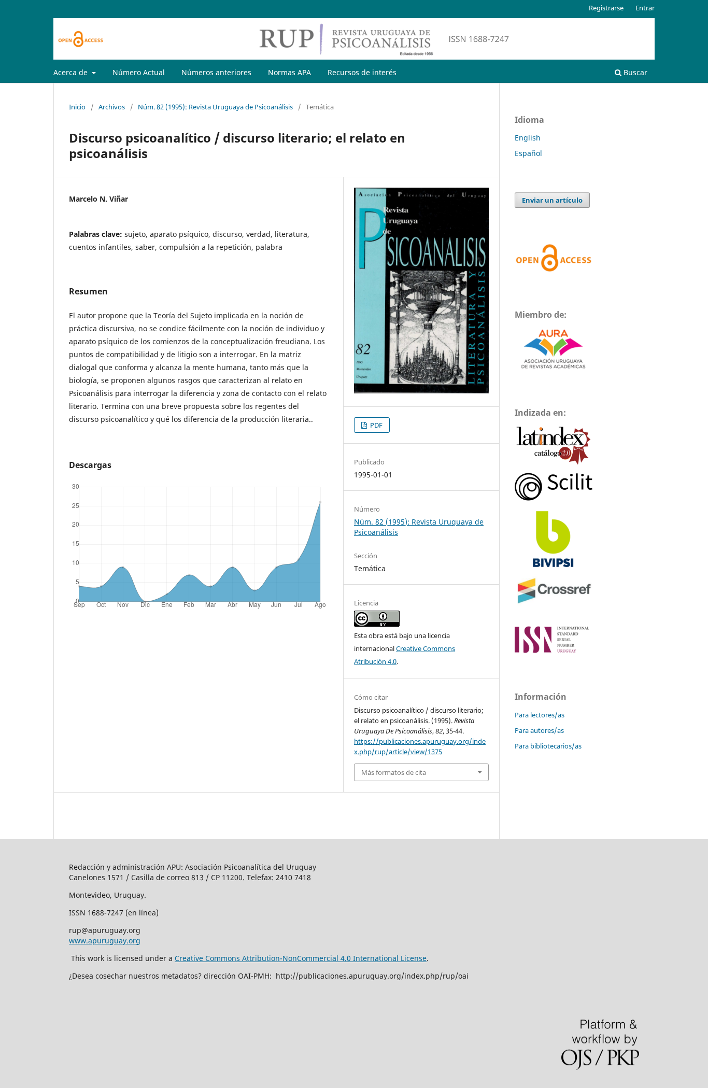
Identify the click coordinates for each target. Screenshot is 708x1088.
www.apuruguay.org (104, 940)
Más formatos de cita (393, 772)
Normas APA (289, 72)
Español (528, 153)
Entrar (645, 7)
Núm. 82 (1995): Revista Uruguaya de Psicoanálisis (215, 106)
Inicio (77, 106)
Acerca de (71, 72)
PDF (376, 425)
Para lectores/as (539, 714)
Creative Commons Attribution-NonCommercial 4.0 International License (301, 958)
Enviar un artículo (552, 200)
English (528, 138)
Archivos (111, 106)
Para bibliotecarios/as (548, 746)
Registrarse (606, 7)
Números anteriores (216, 72)
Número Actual (138, 72)
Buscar (634, 72)
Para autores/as (539, 730)
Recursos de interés (362, 72)
